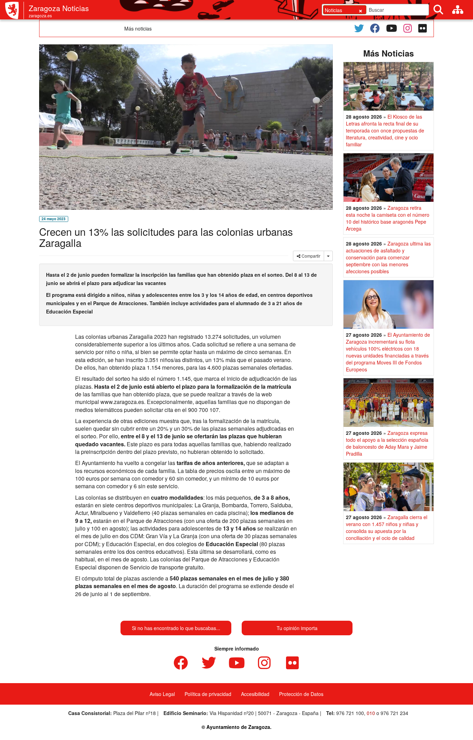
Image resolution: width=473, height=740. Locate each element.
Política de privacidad (208, 693)
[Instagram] (407, 28)
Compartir (310, 256)
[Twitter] (359, 28)
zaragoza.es (40, 15)
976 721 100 (350, 712)
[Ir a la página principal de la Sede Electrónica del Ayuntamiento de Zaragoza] (14, 10)
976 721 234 (394, 712)
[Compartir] (328, 256)
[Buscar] (438, 9)
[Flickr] (422, 28)
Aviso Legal (162, 693)
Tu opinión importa (297, 628)
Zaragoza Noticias (59, 8)
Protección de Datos (301, 693)
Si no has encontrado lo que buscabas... (176, 628)
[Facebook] (375, 28)
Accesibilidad (255, 693)
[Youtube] (391, 28)
